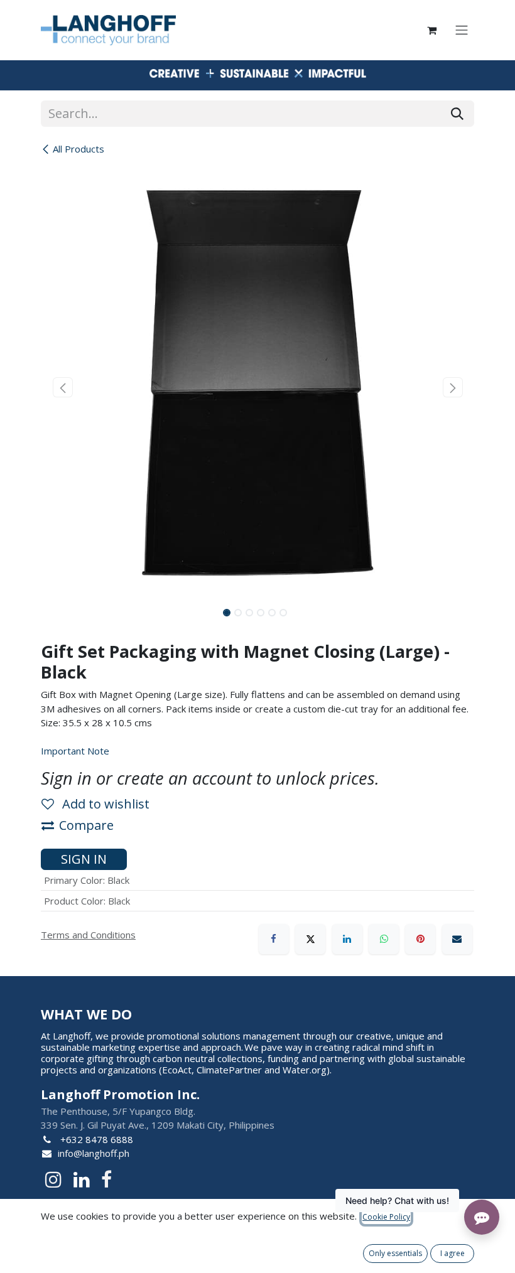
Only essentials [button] (395, 1253)
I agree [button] (452, 1253)
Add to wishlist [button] (104, 803)
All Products (78, 148)
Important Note (75, 750)
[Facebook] (274, 939)
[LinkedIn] (347, 939)
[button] (62, 387)
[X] (310, 939)
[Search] (457, 113)
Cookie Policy (386, 1216)
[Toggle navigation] (461, 30)
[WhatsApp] (384, 939)
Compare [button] (86, 825)
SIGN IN (84, 859)
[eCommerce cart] (431, 30)
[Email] (457, 939)
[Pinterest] (420, 939)
